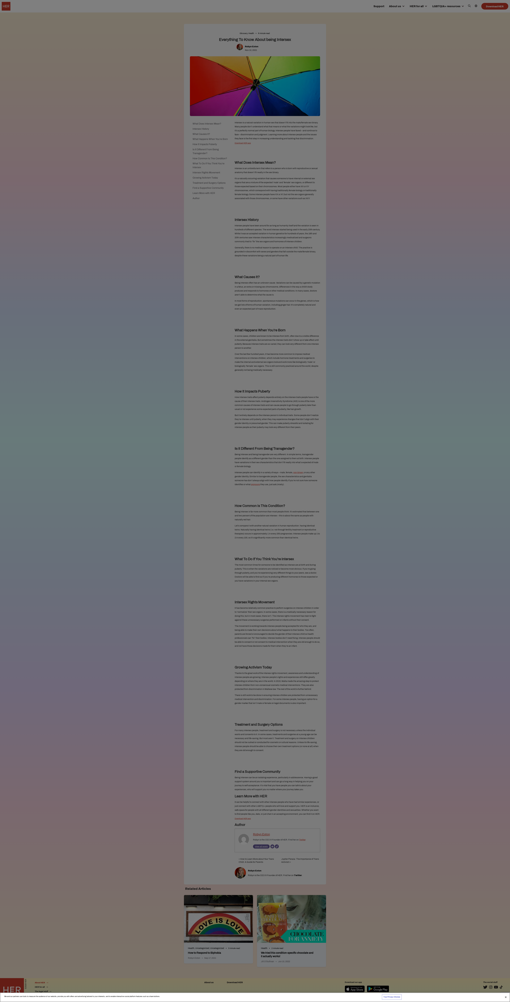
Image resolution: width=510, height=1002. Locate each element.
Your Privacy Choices (391, 997)
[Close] (506, 997)
